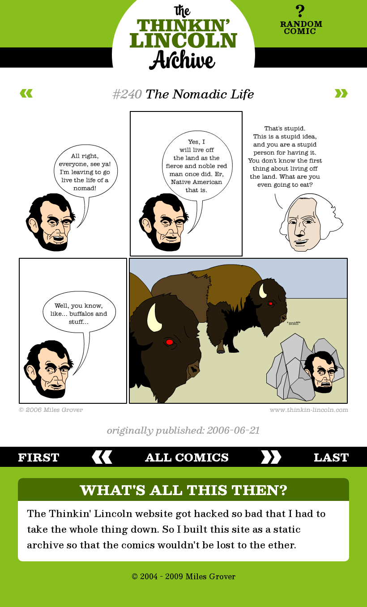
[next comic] (341, 93)
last (331, 457)
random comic (301, 17)
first (39, 457)
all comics (187, 457)
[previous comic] (26, 93)
